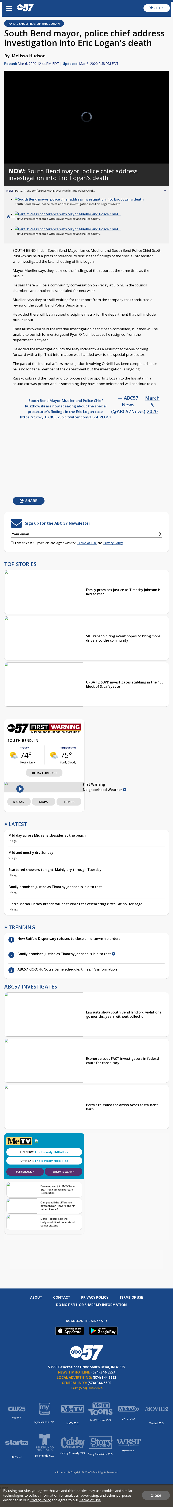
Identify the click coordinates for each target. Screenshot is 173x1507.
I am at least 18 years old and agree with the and (69, 543)
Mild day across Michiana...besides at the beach (47, 835)
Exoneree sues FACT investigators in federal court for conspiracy (122, 1060)
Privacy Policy (113, 543)
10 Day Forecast (44, 773)
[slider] (23, 149)
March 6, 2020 (152, 404)
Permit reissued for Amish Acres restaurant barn (122, 1107)
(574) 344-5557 (103, 1372)
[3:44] (68, 229)
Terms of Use (87, 543)
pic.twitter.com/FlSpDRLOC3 (86, 417)
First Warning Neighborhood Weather (103, 787)
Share (159, 8)
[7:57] (79, 199)
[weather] (13, 755)
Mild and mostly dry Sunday (30, 852)
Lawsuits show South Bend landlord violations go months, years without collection (123, 1014)
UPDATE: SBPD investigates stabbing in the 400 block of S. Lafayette (124, 684)
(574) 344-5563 (104, 1377)
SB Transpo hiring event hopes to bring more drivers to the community (123, 638)
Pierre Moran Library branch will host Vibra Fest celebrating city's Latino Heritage (75, 904)
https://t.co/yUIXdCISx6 (41, 417)
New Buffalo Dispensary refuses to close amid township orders (69, 938)
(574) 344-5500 (99, 1382)
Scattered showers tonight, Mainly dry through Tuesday (54, 869)
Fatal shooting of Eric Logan (34, 23)
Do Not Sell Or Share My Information (91, 1304)
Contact (61, 1297)
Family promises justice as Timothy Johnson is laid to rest (123, 591)
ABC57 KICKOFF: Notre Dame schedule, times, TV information (67, 969)
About (36, 1297)
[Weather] (44, 732)
